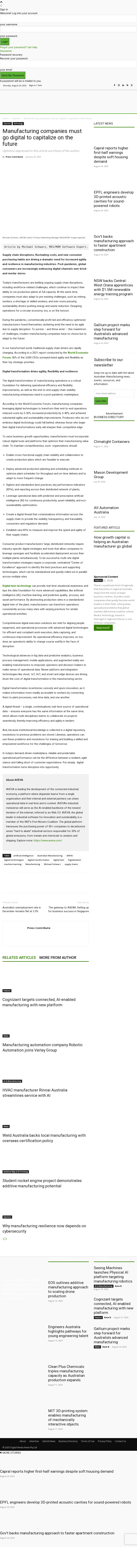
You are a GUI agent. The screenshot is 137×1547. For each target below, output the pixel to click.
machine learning (13, 864)
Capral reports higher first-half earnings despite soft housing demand (111, 155)
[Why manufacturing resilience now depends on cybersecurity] (45, 1205)
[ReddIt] (52, 164)
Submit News (48, 1441)
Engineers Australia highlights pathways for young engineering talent (68, 1331)
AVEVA (70, 855)
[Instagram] (119, 85)
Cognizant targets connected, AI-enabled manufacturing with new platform (113, 1306)
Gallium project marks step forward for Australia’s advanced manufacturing (112, 331)
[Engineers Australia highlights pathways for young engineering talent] (68, 1316)
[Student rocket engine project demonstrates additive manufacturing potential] (45, 1160)
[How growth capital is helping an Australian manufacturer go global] (114, 561)
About (23, 1441)
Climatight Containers (112, 442)
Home (5, 118)
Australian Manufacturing (50, 855)
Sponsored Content (106, 576)
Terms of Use (88, 1441)
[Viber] (61, 164)
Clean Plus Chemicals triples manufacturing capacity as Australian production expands (66, 1373)
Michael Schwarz (52, 864)
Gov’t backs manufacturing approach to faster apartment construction (114, 243)
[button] (130, 109)
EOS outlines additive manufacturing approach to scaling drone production (68, 1289)
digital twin (58, 860)
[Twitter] (132, 85)
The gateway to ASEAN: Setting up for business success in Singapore (68, 909)
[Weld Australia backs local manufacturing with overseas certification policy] (45, 1114)
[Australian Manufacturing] (21, 97)
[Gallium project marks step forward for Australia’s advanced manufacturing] (114, 314)
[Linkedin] (123, 85)
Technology (18, 123)
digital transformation (38, 860)
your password (8, 35)
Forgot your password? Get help (18, 47)
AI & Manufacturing (12, 1081)
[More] (77, 164)
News (6, 1036)
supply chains (71, 864)
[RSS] (127, 85)
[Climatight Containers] (114, 431)
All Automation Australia (106, 510)
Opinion (16, 118)
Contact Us (120, 1441)
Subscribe (100, 401)
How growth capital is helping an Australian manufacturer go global (113, 541)
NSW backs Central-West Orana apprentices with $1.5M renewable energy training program (113, 287)
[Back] (1, 5)
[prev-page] (3, 1238)
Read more (102, 627)
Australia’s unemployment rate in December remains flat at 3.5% (21, 909)
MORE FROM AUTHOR (57, 957)
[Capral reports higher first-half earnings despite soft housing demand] (114, 137)
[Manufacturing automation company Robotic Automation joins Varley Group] (45, 1024)
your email (6, 69)
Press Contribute (14, 156)
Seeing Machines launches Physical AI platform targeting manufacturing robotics (113, 1274)
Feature (7, 990)
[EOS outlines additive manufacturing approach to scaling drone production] (68, 1272)
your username (8, 24)
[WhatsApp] (69, 164)
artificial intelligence (23, 855)
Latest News (103, 123)
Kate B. (118, 1286)
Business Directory (109, 417)
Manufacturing (33, 864)
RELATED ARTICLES (19, 957)
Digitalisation (74, 860)
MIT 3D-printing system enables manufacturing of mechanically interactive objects (67, 1417)
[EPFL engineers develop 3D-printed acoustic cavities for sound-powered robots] (114, 181)
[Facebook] (114, 85)
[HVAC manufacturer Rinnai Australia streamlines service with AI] (45, 1069)
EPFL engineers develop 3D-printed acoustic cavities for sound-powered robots (114, 199)
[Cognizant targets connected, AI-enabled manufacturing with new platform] (45, 978)
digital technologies (14, 860)
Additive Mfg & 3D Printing (16, 1171)
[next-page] (6, 1238)
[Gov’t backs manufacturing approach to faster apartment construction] (114, 226)
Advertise (34, 1441)
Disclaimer (6, 50)
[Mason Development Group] (114, 462)
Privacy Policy (104, 1441)
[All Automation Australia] (114, 497)
